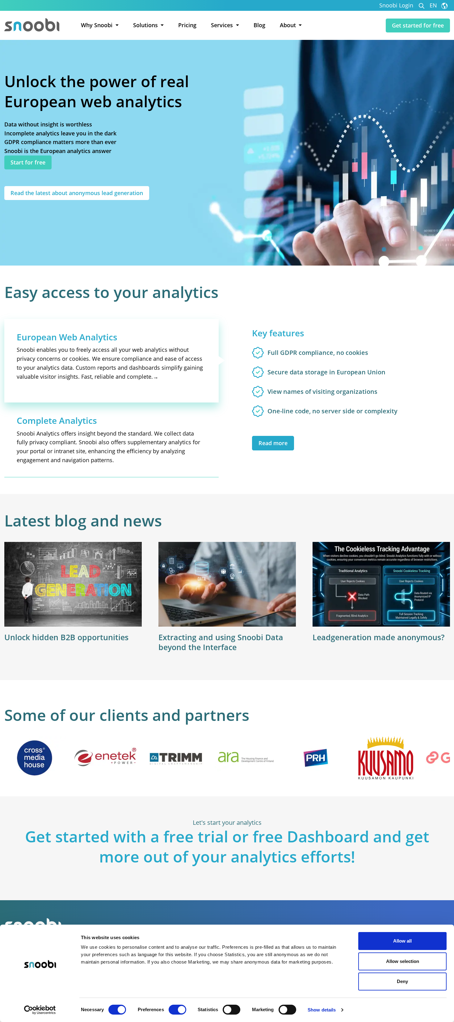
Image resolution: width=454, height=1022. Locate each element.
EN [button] (434, 5)
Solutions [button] (146, 25)
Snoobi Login (396, 5)
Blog (259, 25)
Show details (322, 1009)
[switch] (177, 1010)
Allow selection (402, 961)
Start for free (28, 162)
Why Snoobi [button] (97, 25)
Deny (402, 981)
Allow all (402, 940)
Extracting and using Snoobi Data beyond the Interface (220, 642)
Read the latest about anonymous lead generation (77, 193)
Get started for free (418, 25)
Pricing (187, 25)
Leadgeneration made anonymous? (378, 637)
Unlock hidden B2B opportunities (66, 637)
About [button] (288, 25)
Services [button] (222, 25)
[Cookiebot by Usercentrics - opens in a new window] (40, 1010)
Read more (273, 443)
